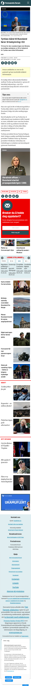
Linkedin (15, 583)
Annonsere (15, 561)
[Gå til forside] (12, 3)
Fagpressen (24, 636)
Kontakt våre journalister (15, 524)
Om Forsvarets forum (15, 557)
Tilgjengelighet (15, 568)
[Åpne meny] (28, 3)
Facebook (15, 575)
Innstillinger (9, 680)
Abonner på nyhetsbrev (15, 591)
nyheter (13, 191)
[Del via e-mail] (12, 62)
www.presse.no (15, 632)
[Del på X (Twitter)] (5, 62)
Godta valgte (17, 677)
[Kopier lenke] (15, 62)
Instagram (15, 579)
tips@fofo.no (23, 99)
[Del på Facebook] (2, 62)
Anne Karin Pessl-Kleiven (15, 530)
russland (5, 191)
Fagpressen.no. (10, 671)
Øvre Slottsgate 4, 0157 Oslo (15, 537)
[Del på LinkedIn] (9, 62)
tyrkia (25, 191)
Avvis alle (8, 677)
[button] (2, 258)
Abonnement (15, 564)
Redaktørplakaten (15, 603)
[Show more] (28, 94)
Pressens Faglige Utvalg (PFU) (14, 621)
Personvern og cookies (15, 571)
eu (19, 191)
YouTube (15, 587)
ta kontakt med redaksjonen (17, 617)
